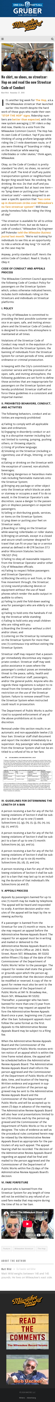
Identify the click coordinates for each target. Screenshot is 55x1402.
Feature (6, 1248)
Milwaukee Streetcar (24, 1248)
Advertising (31, 1398)
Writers (22, 1398)
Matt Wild (5, 93)
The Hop (42, 1248)
